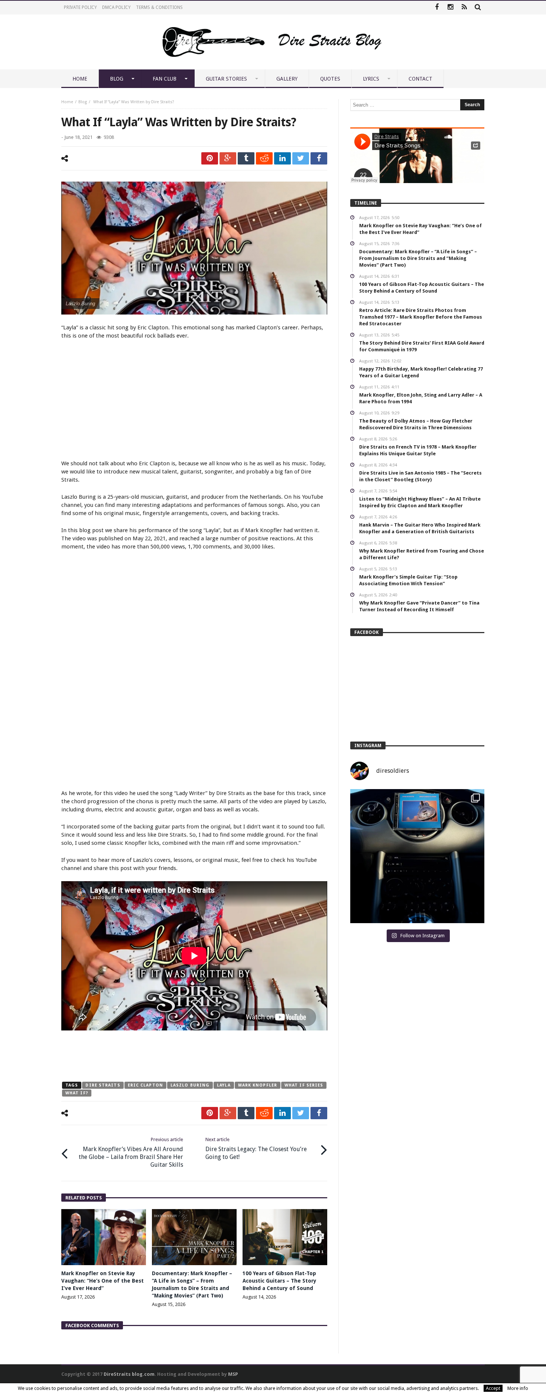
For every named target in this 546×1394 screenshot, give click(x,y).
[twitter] (300, 158)
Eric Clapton (145, 1085)
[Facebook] (436, 7)
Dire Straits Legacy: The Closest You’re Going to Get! (256, 1148)
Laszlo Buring (189, 1085)
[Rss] (464, 7)
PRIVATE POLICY (80, 7)
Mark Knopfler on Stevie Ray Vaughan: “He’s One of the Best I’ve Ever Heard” (102, 1280)
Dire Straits (102, 1085)
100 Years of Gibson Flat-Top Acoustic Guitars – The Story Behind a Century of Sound (279, 1280)
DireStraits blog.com (129, 1374)
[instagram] (450, 7)
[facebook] (319, 158)
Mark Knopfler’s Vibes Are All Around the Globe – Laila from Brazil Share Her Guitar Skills (131, 1152)
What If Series (304, 1085)
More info (517, 1388)
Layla (224, 1085)
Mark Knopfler (257, 1085)
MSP (233, 1374)
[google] (228, 158)
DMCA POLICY (116, 7)
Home (67, 102)
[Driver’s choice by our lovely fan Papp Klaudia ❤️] (417, 856)
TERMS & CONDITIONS (159, 7)
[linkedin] (282, 158)
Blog (82, 102)
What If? (76, 1093)
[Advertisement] (194, 401)
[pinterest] (209, 158)
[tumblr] (246, 158)
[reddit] (264, 158)
